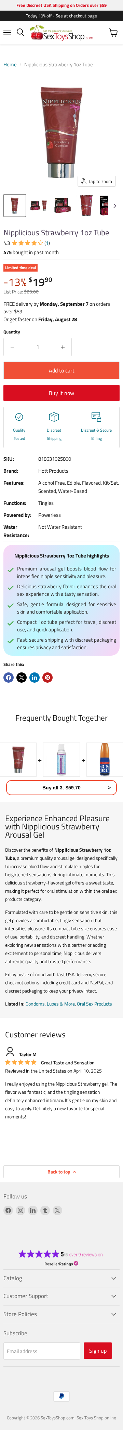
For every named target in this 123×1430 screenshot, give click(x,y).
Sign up (98, 1351)
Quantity (11, 331)
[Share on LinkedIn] (34, 677)
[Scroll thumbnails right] (113, 206)
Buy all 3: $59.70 (61, 787)
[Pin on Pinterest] (47, 677)
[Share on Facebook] (8, 677)
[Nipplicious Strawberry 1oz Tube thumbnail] (15, 206)
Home (10, 64)
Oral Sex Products (94, 1003)
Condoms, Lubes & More (50, 1003)
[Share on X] (21, 677)
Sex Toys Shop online (96, 1417)
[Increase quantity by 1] (63, 347)
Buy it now (61, 393)
